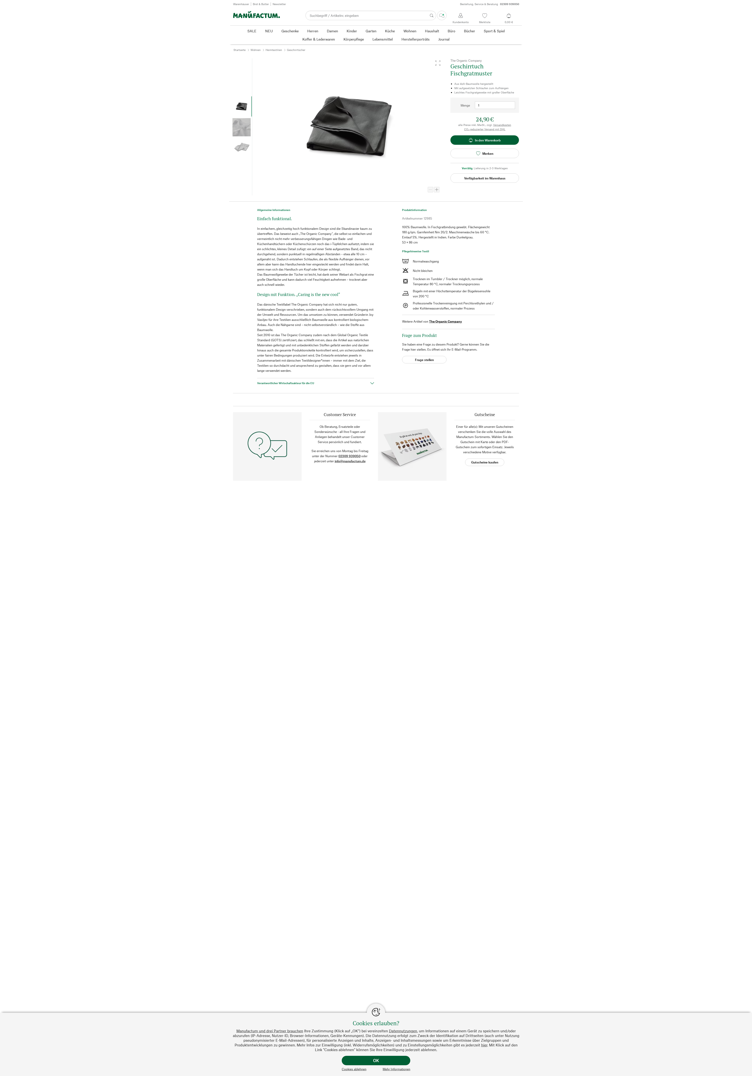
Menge (465, 105)
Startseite (239, 50)
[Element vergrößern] (436, 189)
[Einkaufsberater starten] (441, 15)
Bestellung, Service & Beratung (489, 4)
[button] (438, 63)
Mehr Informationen (396, 1069)
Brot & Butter (261, 4)
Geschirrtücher (296, 50)
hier (484, 1045)
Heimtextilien (274, 50)
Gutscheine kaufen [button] (484, 462)
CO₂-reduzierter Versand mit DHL (484, 129)
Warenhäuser (241, 4)
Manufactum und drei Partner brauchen (269, 1031)
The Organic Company (445, 321)
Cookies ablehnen (354, 1069)
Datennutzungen (403, 1031)
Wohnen (255, 50)
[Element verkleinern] (430, 189)
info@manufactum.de (350, 461)
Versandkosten (502, 125)
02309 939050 (349, 456)
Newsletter (279, 4)
